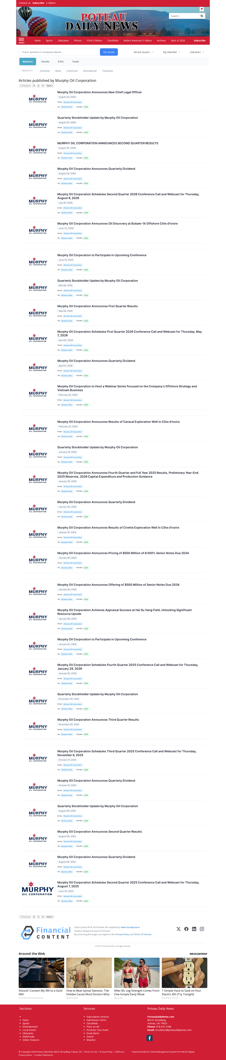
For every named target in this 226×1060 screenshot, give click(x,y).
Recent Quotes (142, 52)
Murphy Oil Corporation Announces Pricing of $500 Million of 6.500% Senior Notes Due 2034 (123, 553)
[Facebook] (186, 933)
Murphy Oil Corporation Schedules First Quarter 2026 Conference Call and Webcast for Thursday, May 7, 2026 (129, 333)
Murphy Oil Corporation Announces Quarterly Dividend (96, 168)
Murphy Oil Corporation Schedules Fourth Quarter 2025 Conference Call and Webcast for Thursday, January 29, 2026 (127, 666)
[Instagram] (202, 933)
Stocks (45, 61)
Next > (50, 85)
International (90, 70)
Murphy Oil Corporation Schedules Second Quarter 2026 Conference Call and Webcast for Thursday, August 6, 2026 (128, 196)
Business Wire (67, 107)
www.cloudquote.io (130, 927)
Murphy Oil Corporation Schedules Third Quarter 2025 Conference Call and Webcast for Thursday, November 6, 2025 (126, 753)
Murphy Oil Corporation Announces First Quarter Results (97, 306)
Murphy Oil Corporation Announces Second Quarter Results (99, 831)
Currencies (72, 70)
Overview (45, 70)
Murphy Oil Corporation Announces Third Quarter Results (98, 719)
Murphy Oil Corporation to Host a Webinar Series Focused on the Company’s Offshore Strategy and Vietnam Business (127, 388)
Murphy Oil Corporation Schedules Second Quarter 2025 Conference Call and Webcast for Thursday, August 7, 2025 (128, 884)
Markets (28, 61)
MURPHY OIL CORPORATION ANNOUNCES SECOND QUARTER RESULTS (107, 143)
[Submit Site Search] (202, 16)
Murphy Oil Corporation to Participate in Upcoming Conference (101, 255)
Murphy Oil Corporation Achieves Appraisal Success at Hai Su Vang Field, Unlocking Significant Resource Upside (124, 612)
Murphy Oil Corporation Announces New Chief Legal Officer (99, 92)
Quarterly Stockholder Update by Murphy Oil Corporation (97, 117)
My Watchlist (170, 52)
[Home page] (113, 16)
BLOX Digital (188, 1051)
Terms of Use (90, 1051)
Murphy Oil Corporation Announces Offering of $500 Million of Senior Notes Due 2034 (118, 584)
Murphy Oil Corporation (73, 102)
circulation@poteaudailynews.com (173, 1030)
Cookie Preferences (44, 1055)
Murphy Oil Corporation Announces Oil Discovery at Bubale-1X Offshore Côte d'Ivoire (117, 223)
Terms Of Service (142, 934)
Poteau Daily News (45, 1051)
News (58, 70)
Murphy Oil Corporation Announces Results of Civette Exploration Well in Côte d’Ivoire (118, 527)
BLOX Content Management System (160, 1051)
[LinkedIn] (194, 933)
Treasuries (107, 70)
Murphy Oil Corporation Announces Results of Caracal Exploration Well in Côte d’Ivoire (118, 421)
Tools (75, 61)
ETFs (61, 61)
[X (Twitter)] (178, 933)
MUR (86, 107)
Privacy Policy (122, 934)
